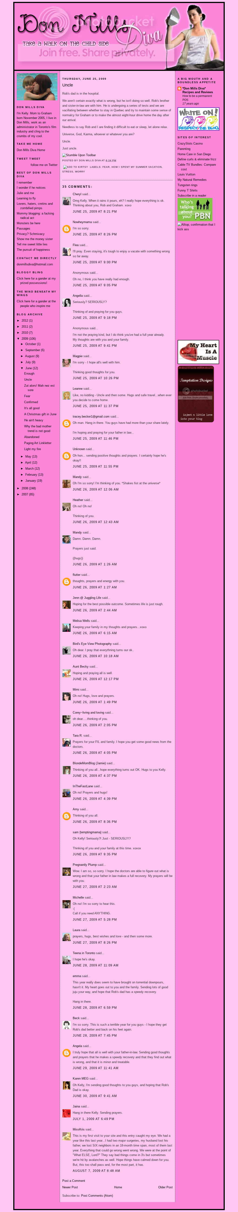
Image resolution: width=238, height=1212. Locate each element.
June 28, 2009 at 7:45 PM (95, 1035)
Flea (76, 245)
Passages (23, 228)
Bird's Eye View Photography (92, 644)
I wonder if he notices (31, 187)
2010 (25, 332)
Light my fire (32, 449)
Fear (27, 396)
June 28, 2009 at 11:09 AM (96, 965)
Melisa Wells (81, 620)
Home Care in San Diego (194, 154)
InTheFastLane (83, 786)
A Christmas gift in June (40, 414)
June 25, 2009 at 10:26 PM (96, 378)
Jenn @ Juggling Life (87, 597)
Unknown (79, 449)
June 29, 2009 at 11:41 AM (96, 1068)
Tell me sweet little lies (32, 244)
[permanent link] (79, 155)
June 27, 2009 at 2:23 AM (95, 887)
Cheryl (77, 194)
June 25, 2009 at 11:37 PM (96, 406)
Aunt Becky (81, 666)
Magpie (78, 356)
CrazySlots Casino (190, 143)
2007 (25, 494)
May (28, 456)
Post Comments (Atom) (97, 1195)
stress (67, 171)
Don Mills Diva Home (31, 150)
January (31, 480)
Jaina (76, 1106)
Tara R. (78, 735)
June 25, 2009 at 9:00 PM (95, 262)
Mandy (77, 477)
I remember (24, 182)
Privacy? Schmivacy (31, 234)
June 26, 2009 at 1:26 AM (95, 564)
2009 (25, 338)
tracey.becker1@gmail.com (91, 416)
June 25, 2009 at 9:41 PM (95, 345)
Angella (78, 295)
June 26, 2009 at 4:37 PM (95, 775)
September (33, 350)
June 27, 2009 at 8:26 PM (95, 942)
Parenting (184, 149)
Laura (76, 930)
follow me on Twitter (44, 165)
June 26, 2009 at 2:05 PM (95, 725)
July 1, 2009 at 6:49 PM (93, 1119)
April (28, 462)
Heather (78, 500)
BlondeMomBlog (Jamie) (89, 763)
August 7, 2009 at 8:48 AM (96, 1170)
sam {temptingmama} (87, 832)
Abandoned (31, 437)
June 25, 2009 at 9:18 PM (95, 317)
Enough (29, 373)
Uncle (28, 379)
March (30, 468)
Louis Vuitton (186, 174)
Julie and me (25, 193)
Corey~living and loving (88, 712)
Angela (77, 1046)
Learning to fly (26, 198)
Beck (76, 1018)
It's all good (32, 408)
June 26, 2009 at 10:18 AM (96, 656)
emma (77, 976)
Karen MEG (81, 1078)
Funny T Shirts (188, 190)
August (30, 356)
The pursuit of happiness (33, 249)
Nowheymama (82, 222)
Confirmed (31, 402)
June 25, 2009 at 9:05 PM (95, 285)
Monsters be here (28, 223)
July (28, 362)
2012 (25, 320)
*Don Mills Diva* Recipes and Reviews (197, 90)
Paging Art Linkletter (37, 443)
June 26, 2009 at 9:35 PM (95, 854)
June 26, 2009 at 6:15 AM (95, 633)
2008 (25, 488)
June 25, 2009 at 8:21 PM (95, 211)
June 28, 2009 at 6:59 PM (95, 1007)
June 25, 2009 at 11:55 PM (96, 466)
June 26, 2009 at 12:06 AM (96, 489)
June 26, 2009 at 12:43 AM (96, 522)
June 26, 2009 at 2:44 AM (95, 610)
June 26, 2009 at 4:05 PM (95, 752)
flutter (76, 574)
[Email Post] (117, 160)
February (31, 474)
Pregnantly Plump (85, 864)
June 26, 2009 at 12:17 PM (96, 679)
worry (80, 171)
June (29, 368)
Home (118, 1187)
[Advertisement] (198, 248)
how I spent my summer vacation (137, 167)
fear (106, 167)
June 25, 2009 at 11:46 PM (96, 438)
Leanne (78, 388)
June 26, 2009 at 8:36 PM (95, 821)
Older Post (165, 1187)
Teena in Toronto (84, 953)
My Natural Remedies (192, 179)
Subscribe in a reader (192, 195)
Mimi (76, 689)
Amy (76, 809)
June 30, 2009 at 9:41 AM (95, 1096)
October (31, 344)
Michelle (78, 897)
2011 (25, 326)
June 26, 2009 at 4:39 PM (95, 798)
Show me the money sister (35, 239)
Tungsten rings (188, 185)
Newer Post (70, 1187)
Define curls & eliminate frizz (197, 159)
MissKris (79, 1129)
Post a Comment (73, 1180)
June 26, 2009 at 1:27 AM (95, 587)
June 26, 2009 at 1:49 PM (95, 702)
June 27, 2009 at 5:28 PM (95, 919)
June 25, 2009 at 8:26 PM (95, 234)
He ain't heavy (33, 420)
